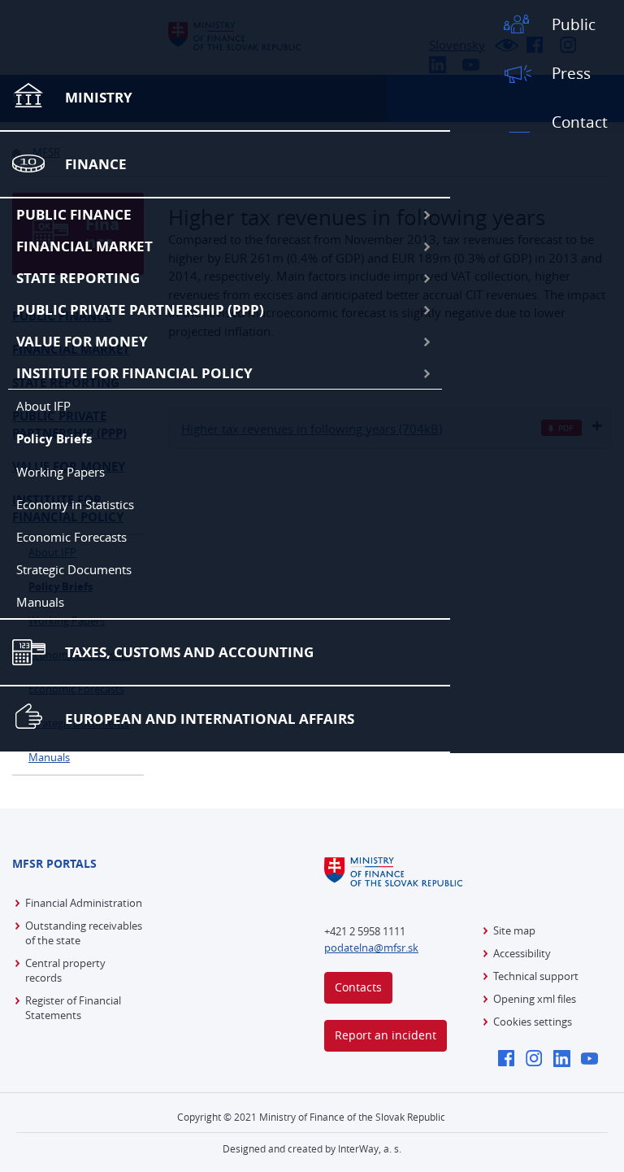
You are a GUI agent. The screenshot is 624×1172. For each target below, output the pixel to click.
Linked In (565, 1060)
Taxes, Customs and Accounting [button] (189, 652)
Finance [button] (96, 164)
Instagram (538, 1060)
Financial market (84, 246)
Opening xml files (534, 998)
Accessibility (522, 953)
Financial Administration (83, 902)
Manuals (40, 602)
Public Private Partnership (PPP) (140, 309)
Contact (580, 122)
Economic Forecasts (71, 537)
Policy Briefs (54, 438)
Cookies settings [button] (532, 1021)
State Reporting (78, 277)
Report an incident (385, 1035)
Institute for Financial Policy (134, 373)
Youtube (593, 1060)
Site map (514, 930)
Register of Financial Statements (73, 1007)
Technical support (535, 976)
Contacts (358, 987)
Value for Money (82, 341)
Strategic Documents (74, 569)
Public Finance (74, 214)
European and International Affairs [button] (209, 718)
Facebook (510, 1060)
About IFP (43, 406)
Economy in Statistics (75, 504)
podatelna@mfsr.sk (371, 947)
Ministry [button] (98, 97)
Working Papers (60, 472)
